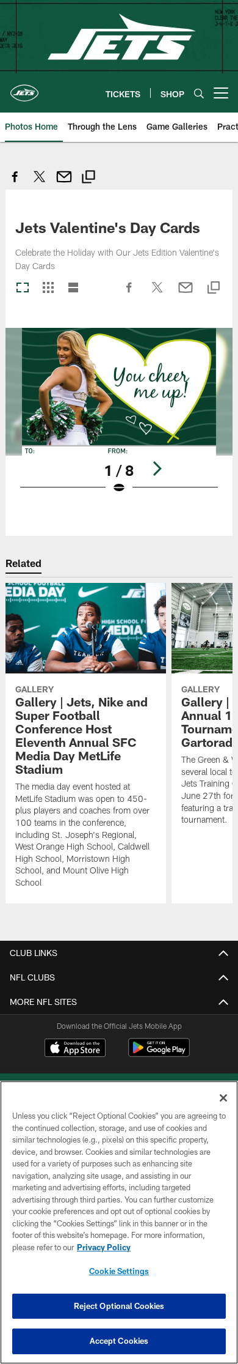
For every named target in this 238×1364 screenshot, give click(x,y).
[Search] (199, 93)
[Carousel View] (22, 288)
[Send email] (64, 183)
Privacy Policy (104, 1247)
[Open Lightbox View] (119, 419)
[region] (119, 1222)
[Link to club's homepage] (24, 88)
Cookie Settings (119, 1271)
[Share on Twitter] (39, 183)
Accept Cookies (119, 1341)
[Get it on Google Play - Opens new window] (159, 1054)
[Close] (223, 1097)
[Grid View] (48, 288)
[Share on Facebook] (15, 183)
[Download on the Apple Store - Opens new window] (75, 1049)
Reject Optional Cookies (119, 1306)
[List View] (73, 288)
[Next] (157, 468)
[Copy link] (88, 178)
